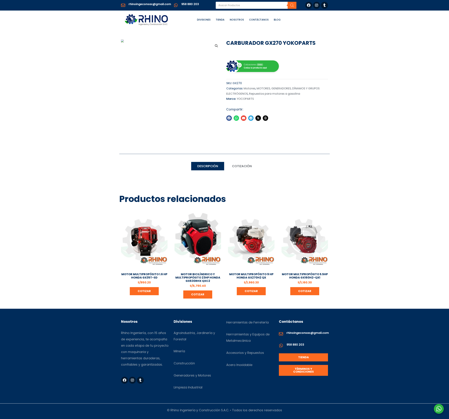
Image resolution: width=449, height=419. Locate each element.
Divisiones (203, 19)
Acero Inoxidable (239, 365)
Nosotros (237, 19)
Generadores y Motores (192, 375)
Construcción (184, 363)
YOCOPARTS (245, 99)
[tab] (207, 166)
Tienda (220, 19)
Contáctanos (259, 19)
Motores (249, 88)
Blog (277, 19)
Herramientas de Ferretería (247, 322)
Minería (179, 351)
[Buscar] (292, 5)
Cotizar (144, 291)
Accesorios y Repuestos (245, 353)
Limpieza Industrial (188, 387)
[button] (216, 46)
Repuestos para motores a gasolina (274, 94)
